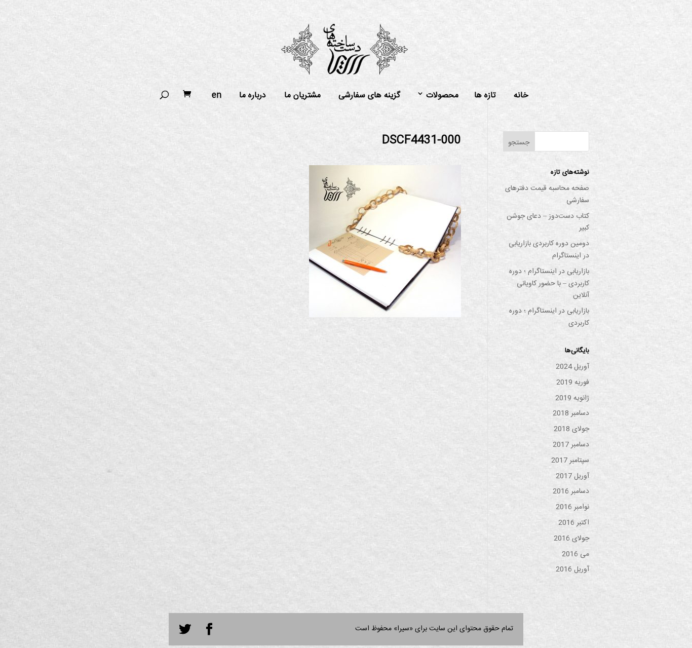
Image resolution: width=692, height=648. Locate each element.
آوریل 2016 (572, 569)
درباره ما (252, 96)
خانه (521, 96)
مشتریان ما (302, 96)
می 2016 (575, 554)
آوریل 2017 (572, 476)
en (216, 96)
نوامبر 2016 (572, 507)
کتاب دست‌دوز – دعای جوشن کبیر (548, 222)
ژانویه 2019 (572, 398)
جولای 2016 (571, 538)
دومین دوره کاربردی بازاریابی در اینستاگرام (549, 250)
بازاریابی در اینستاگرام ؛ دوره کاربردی (549, 317)
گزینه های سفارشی (369, 96)
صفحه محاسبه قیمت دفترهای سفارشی (547, 194)
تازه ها (485, 96)
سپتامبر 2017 (570, 460)
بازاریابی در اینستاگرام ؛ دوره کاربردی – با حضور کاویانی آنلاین (549, 283)
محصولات (442, 96)
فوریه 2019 (572, 382)
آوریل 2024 (572, 367)
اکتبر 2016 (573, 523)
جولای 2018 (571, 429)
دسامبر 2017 (571, 445)
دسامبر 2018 (571, 413)
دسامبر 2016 (571, 491)
